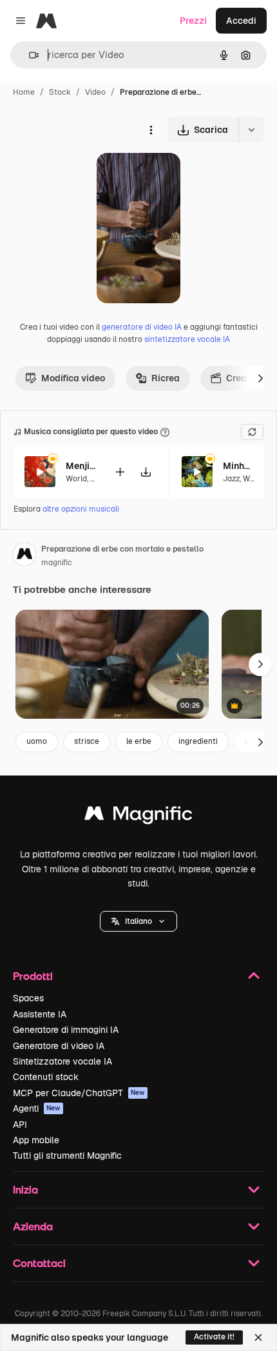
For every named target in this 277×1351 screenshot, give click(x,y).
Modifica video (73, 378)
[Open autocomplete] (28, 55)
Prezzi (193, 20)
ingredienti (198, 741)
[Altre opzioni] (151, 130)
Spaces (28, 998)
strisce (86, 741)
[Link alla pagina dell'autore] (24, 556)
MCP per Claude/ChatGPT (79, 1093)
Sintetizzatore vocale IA (62, 1061)
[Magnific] (138, 816)
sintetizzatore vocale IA (187, 339)
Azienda (33, 1226)
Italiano (138, 921)
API (20, 1124)
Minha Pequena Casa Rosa (239, 466)
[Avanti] (260, 378)
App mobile (36, 1140)
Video (95, 92)
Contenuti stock (46, 1077)
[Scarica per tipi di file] (251, 130)
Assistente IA (39, 1014)
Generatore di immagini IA (66, 1030)
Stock (60, 92)
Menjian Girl (82, 466)
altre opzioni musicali (81, 509)
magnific (56, 562)
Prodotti (33, 976)
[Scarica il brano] (145, 472)
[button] (138, 921)
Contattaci (39, 1263)
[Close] (258, 1337)
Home (24, 92)
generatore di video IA (142, 327)
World (76, 479)
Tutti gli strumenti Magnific (67, 1155)
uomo (36, 741)
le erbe (138, 741)
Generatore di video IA (58, 1046)
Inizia (25, 1189)
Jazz (231, 479)
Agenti (37, 1108)
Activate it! (214, 1337)
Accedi (241, 20)
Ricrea (165, 378)
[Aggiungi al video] (119, 472)
